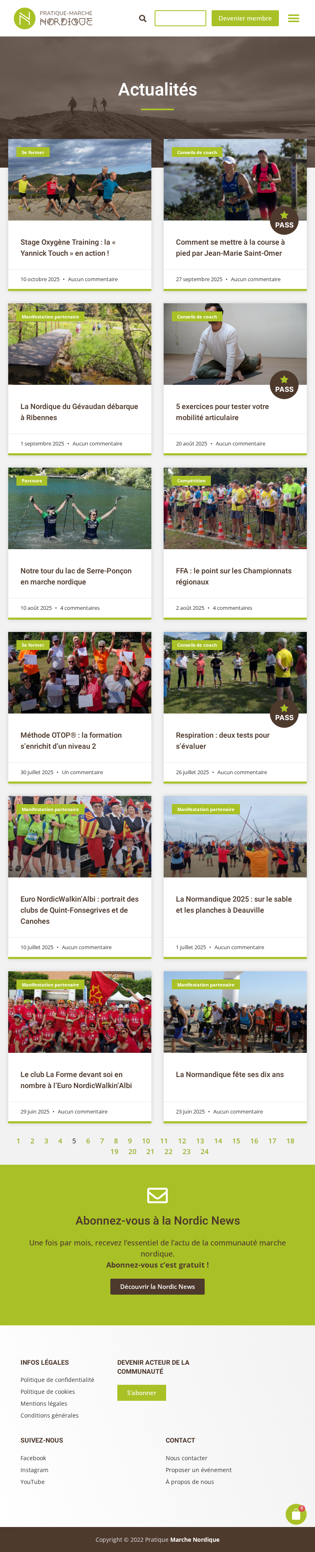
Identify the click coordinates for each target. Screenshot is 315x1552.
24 (205, 1151)
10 (146, 1140)
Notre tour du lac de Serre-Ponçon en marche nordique (76, 577)
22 (168, 1151)
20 (132, 1151)
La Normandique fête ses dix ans (230, 1074)
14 (218, 1140)
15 (236, 1140)
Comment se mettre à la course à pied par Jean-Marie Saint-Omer (230, 248)
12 (182, 1140)
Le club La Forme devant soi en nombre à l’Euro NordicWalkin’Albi (76, 1080)
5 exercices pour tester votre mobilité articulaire (222, 412)
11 (164, 1140)
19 (114, 1151)
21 (150, 1151)
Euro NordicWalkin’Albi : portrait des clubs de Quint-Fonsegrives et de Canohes (80, 910)
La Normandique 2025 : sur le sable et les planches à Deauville (234, 905)
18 (290, 1140)
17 (272, 1140)
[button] (142, 18)
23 (187, 1151)
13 (200, 1140)
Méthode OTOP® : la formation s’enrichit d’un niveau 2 (71, 741)
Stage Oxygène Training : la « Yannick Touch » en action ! (68, 248)
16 (254, 1140)
